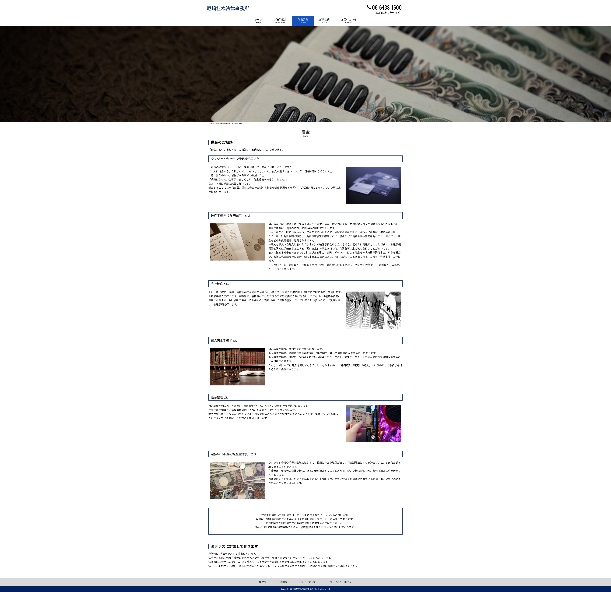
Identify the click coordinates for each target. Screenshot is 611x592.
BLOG (283, 582)
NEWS (262, 582)
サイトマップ (308, 582)
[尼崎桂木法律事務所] (228, 9)
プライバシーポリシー (342, 582)
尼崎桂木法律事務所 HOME (219, 123)
